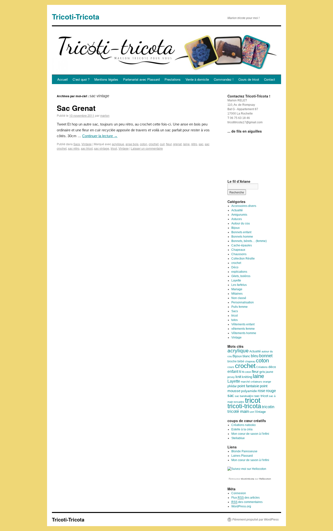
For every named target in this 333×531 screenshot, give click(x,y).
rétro (194, 144)
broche (232, 361)
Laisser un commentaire (147, 148)
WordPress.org (241, 506)
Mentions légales (106, 79)
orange (267, 381)
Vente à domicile (197, 79)
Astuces (236, 219)
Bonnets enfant (241, 232)
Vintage (86, 144)
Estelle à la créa (242, 429)
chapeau (250, 361)
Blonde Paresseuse (244, 451)
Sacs (76, 144)
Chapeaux (238, 249)
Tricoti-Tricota (75, 16)
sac (201, 144)
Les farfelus (239, 285)
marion (104, 115)
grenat (177, 144)
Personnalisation (242, 302)
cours (230, 367)
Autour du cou (240, 223)
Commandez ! (224, 79)
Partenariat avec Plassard (141, 79)
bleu (254, 356)
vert (252, 411)
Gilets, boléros (240, 276)
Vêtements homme (243, 333)
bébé (240, 361)
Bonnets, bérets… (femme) (249, 241)
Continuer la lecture (100, 136)
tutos (234, 320)
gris (262, 372)
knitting (247, 377)
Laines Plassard (242, 455)
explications (239, 271)
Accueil (62, 79)
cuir (162, 144)
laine (186, 144)
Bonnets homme (242, 236)
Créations (262, 367)
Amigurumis (239, 214)
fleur (169, 144)
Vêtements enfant (243, 324)
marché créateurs (251, 381)
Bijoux (235, 228)
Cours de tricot (248, 79)
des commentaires (247, 502)
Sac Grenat (76, 108)
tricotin (268, 407)
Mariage (236, 289)
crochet (153, 144)
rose (261, 390)
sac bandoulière (244, 396)
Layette (236, 280)
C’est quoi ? (81, 79)
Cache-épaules (241, 245)
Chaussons (238, 254)
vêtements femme (243, 328)
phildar (232, 386)
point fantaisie (248, 386)
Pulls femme (239, 307)
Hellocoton (265, 478)
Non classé (238, 298)
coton (143, 144)
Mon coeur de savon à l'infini (250, 433)
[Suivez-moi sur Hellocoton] (246, 469)
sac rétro (73, 148)
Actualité (237, 210)
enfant (232, 371)
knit (238, 377)
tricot (114, 148)
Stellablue (238, 438)
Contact (269, 79)
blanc (246, 356)
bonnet (266, 355)
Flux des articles (245, 497)
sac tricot (87, 148)
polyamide (249, 391)
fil (240, 372)
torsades (239, 401)
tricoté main (238, 411)
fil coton (246, 371)
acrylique (118, 144)
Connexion (238, 493)
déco (272, 367)
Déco (234, 267)
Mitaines (237, 293)
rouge (271, 391)
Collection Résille (243, 258)
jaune (269, 372)
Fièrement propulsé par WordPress (255, 519)
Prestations (173, 79)
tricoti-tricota (244, 406)
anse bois (132, 144)
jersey (231, 377)
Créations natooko (243, 425)
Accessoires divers (243, 206)
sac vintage (101, 148)
